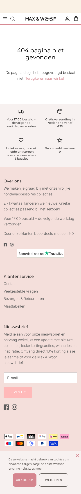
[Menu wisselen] (5, 19)
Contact (10, 283)
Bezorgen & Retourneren (24, 298)
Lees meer (35, 468)
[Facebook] (5, 244)
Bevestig (17, 392)
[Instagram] (12, 244)
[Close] (77, 455)
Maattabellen (14, 306)
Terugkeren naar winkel (44, 78)
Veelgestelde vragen (21, 291)
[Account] (66, 19)
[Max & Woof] (40, 18)
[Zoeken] (15, 19)
